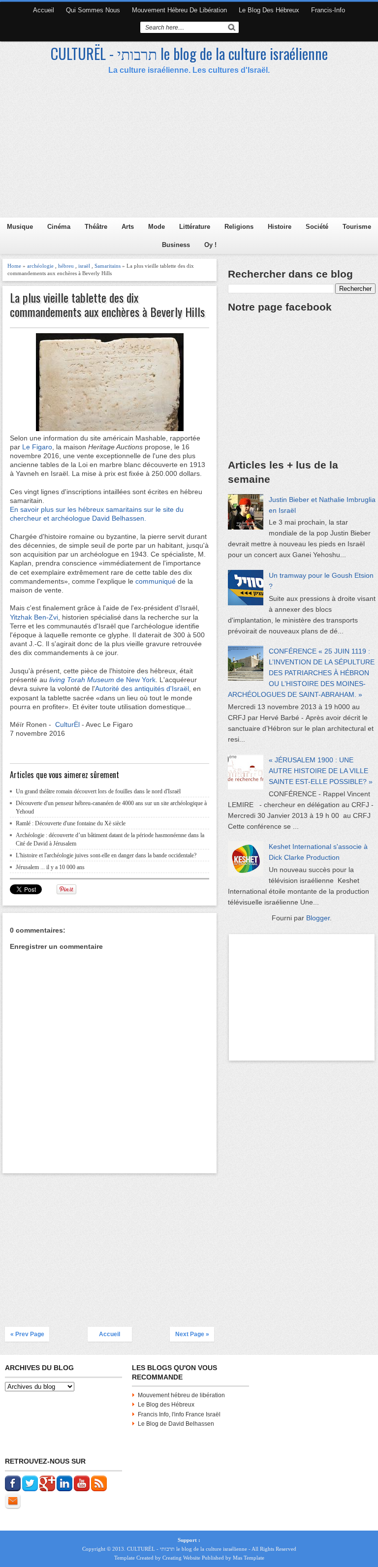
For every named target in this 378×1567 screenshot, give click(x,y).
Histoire (279, 226)
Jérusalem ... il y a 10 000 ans (50, 867)
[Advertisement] (190, 149)
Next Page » (192, 1334)
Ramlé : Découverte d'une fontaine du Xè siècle (71, 823)
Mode (156, 226)
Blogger (318, 918)
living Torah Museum (82, 680)
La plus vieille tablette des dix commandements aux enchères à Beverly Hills (107, 304)
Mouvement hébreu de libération (179, 10)
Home (14, 266)
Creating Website (181, 1558)
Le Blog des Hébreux (166, 1404)
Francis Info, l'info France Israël (179, 1414)
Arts (128, 226)
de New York (136, 680)
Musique (20, 226)
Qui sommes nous (93, 10)
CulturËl (67, 724)
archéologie (40, 266)
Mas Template (248, 1558)
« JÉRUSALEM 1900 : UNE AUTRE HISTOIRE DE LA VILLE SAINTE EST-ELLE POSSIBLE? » (321, 770)
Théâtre (96, 226)
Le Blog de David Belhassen (176, 1423)
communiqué (154, 581)
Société (317, 226)
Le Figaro (37, 447)
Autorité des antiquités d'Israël (142, 688)
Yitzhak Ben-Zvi (34, 617)
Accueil (43, 10)
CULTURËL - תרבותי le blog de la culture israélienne (189, 53)
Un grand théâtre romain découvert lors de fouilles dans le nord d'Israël (98, 791)
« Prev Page (27, 1334)
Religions (238, 226)
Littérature (194, 226)
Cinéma (58, 226)
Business (176, 245)
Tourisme (357, 226)
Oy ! (210, 245)
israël (84, 266)
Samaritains (107, 266)
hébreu (66, 266)
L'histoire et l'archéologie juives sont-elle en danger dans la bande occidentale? (106, 855)
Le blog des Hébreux (269, 10)
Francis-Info (328, 10)
